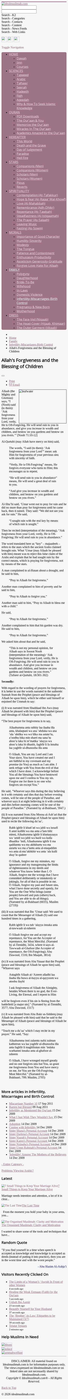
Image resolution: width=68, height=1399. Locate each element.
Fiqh (19, 96)
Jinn (19, 62)
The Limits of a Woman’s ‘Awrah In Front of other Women (36, 1283)
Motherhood (26, 311)
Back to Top (9, 1387)
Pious (21, 183)
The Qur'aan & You (30, 120)
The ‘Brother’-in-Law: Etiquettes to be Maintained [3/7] (32, 1317)
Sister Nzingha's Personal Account (30, 1144)
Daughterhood (27, 278)
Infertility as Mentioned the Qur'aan (30, 1110)
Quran (14, 112)
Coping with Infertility (22, 1127)
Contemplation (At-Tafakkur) (37, 195)
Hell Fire (22, 158)
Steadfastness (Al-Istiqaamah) (38, 216)
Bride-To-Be (25, 282)
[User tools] (3, 375)
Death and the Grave (31, 145)
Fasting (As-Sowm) (30, 228)
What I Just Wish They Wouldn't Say (31, 1117)
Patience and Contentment (35, 253)
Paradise (23, 154)
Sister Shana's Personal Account (28, 1130)
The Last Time (30, 1205)
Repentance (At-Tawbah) (34, 212)
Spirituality (19, 191)
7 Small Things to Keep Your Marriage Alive (31, 1187)
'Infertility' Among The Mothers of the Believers (37, 1154)
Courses (22, 67)
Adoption (14, 1124)
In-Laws (22, 290)
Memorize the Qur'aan (33, 125)
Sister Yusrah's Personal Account (28, 1137)
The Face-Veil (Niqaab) (32, 319)
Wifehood (23, 286)
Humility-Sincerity (29, 241)
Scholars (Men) (27, 174)
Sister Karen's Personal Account (28, 1140)
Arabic (21, 79)
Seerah (22, 87)
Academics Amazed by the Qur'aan (41, 133)
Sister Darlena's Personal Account (29, 1134)
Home (13, 54)
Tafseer (22, 83)
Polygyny (23, 274)
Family (14, 270)
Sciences (16, 71)
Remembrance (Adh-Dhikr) (35, 207)
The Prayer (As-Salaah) (33, 220)
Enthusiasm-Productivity (34, 257)
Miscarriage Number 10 (23, 1103)
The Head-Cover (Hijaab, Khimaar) (41, 323)
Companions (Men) (30, 166)
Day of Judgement (29, 149)
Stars (13, 162)
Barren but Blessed (20, 1107)
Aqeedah (23, 100)
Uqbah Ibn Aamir (19, 1302)
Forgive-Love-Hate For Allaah (37, 265)
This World (24, 141)
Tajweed (23, 75)
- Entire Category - (13, 1164)
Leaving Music (27, 224)
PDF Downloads (28, 116)
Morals (15, 232)
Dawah (21, 58)
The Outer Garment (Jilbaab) (37, 328)
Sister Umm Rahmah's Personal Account (33, 1147)
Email (16, 384)
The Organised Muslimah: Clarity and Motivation (31, 1225)
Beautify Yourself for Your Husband (30, 1308)
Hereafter (17, 137)
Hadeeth (23, 91)
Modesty (23, 245)
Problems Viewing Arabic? (18, 1170)
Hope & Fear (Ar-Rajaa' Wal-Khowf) (41, 199)
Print (12, 381)
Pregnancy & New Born (33, 307)
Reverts (22, 187)
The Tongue (25, 249)
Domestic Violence (29, 294)
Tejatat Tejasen (18, 1325)
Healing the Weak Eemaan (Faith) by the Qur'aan (33, 1293)
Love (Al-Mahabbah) (31, 203)
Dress (13, 315)
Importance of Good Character (38, 236)
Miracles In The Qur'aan (34, 129)
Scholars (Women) (29, 178)
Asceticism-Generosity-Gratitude (39, 261)
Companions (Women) (32, 170)
